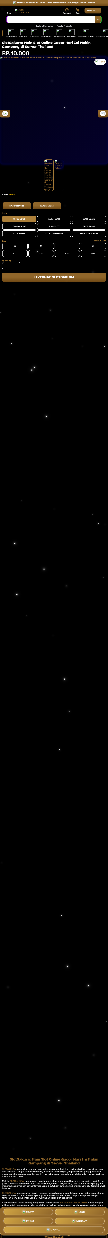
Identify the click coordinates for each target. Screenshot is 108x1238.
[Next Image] (103, 113)
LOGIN (82, 1213)
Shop (9, 13)
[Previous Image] (5, 113)
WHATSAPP (81, 1221)
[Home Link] (23, 11)
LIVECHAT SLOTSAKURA (54, 277)
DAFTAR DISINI (16, 206)
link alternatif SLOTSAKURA (74, 1202)
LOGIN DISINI (47, 206)
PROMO (30, 1213)
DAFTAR (30, 1221)
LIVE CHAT (56, 1229)
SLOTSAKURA (9, 1169)
